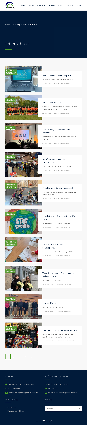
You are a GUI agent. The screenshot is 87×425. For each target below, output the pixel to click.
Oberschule (61, 5)
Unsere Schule (41, 5)
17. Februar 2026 (47, 284)
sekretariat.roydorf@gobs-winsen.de (23, 392)
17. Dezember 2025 (48, 341)
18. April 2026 (46, 198)
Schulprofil (32, 5)
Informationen (71, 5)
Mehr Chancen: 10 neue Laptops (57, 75)
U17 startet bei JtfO (51, 102)
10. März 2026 (46, 256)
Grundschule (51, 5)
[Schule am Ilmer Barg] (10, 5)
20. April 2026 (46, 170)
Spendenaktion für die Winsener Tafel (59, 330)
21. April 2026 (46, 143)
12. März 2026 (46, 227)
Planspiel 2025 (48, 303)
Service (79, 5)
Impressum (11, 407)
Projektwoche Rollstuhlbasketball (57, 188)
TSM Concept (47, 421)
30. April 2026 (46, 83)
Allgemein (10, 70)
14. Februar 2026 (47, 311)
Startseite (24, 5)
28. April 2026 (46, 113)
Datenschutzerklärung (16, 411)
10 (25, 357)
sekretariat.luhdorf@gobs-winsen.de (62, 392)
